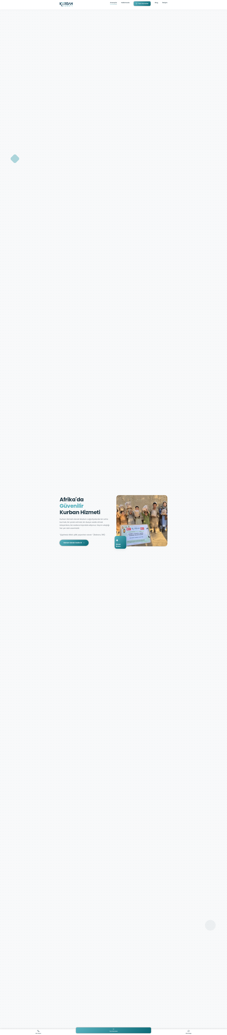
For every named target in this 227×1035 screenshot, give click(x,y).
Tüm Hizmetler (143, 4)
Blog (156, 3)
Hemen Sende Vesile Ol (72, 543)
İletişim (164, 3)
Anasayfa (113, 3)
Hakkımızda (125, 3)
